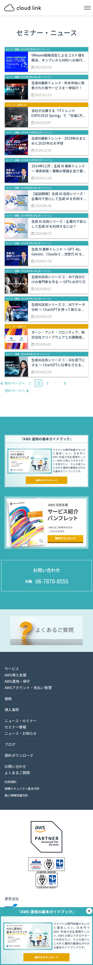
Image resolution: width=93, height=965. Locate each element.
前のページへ (15, 383)
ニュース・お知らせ (21, 733)
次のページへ (15, 390)
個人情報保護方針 (16, 795)
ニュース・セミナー (21, 720)
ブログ (10, 744)
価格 (8, 698)
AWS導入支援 (15, 675)
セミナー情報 (15, 727)
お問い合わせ (15, 766)
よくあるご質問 (17, 772)
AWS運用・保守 (17, 681)
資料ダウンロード (19, 755)
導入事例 (12, 709)
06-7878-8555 (51, 581)
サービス (12, 668)
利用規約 (10, 782)
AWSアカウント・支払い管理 (28, 687)
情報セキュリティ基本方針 (22, 788)
